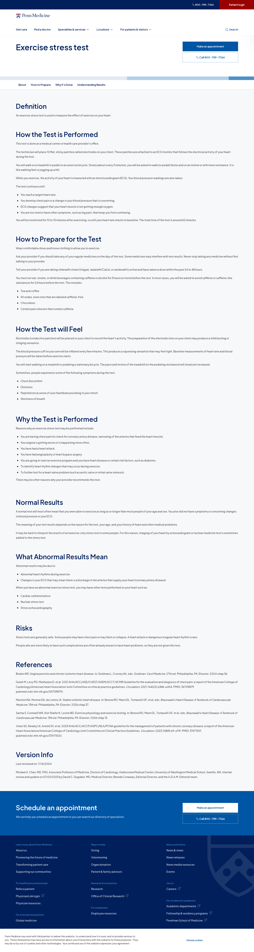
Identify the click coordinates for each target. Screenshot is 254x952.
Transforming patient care (32, 864)
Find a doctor (42, 29)
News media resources (180, 864)
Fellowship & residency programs (187, 913)
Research (97, 889)
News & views (174, 850)
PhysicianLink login (28, 896)
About (22, 84)
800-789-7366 (204, 4)
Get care (21, 29)
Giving (95, 850)
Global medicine (26, 920)
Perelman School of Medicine (184, 920)
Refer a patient (25, 889)
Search (233, 29)
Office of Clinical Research (107, 896)
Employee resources (104, 913)
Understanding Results (91, 84)
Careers (171, 889)
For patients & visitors (134, 29)
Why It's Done (64, 84)
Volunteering (99, 857)
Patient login (237, 4)
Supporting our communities (33, 871)
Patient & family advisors (106, 871)
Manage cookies (195, 940)
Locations (103, 29)
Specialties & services (71, 29)
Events (170, 871)
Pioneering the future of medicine (37, 857)
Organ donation (101, 864)
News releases (175, 857)
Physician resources (28, 903)
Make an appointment (210, 46)
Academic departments (181, 906)
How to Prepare (41, 84)
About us (21, 850)
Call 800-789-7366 (212, 57)
